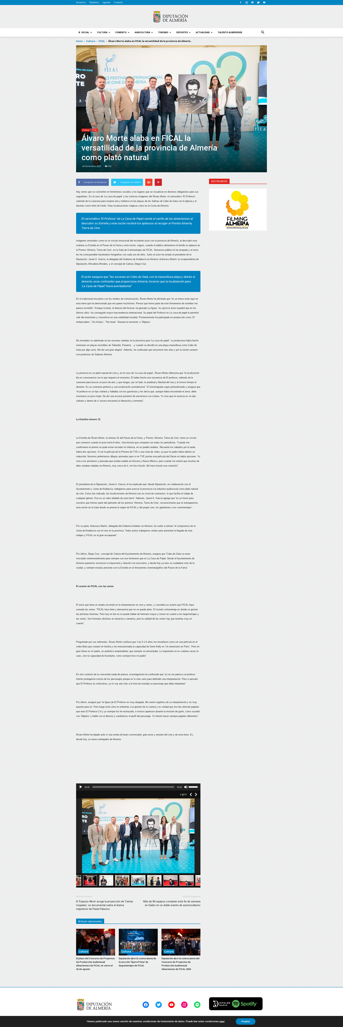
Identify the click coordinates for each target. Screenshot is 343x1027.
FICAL (94, 130)
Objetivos (94, 2)
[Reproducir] (81, 787)
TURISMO (163, 32)
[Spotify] (252, 2)
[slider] (194, 786)
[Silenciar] (186, 787)
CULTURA (102, 32)
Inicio (79, 41)
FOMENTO (121, 32)
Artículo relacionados (90, 921)
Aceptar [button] (245, 1021)
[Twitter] (258, 2)
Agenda (106, 2)
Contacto (118, 2)
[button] (262, 32)
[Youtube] (264, 2)
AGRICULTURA (142, 32)
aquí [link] (221, 1021)
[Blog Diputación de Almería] (171, 16)
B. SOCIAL (84, 32)
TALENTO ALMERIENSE (230, 32)
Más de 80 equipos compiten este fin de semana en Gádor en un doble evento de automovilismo (171, 903)
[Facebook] (240, 2)
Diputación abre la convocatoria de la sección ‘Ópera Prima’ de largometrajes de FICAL (137, 962)
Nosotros (81, 2)
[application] (138, 787)
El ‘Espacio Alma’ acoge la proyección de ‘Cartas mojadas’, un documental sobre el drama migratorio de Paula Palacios (104, 905)
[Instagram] (246, 2)
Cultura (86, 130)
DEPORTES (182, 32)
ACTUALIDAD (203, 32)
